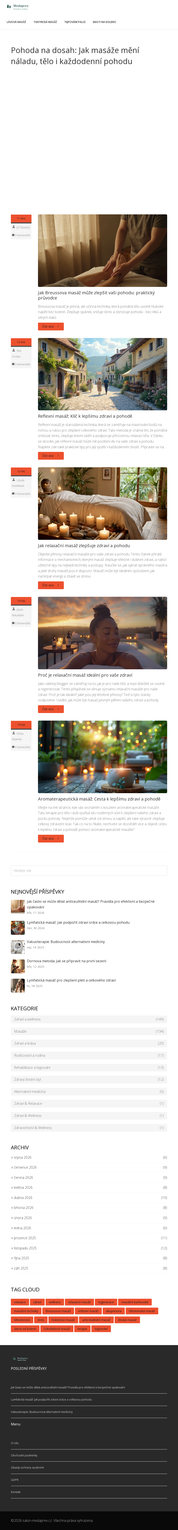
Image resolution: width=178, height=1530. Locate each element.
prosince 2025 (24, 1238)
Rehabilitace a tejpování (89, 1067)
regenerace (106, 1302)
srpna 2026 (22, 1157)
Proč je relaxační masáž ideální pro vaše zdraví (85, 675)
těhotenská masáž (142, 1311)
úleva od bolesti (25, 1329)
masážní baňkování (134, 1302)
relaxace (20, 1302)
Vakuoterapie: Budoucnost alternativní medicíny (66, 941)
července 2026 (25, 1167)
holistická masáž (63, 1320)
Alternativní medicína (89, 1091)
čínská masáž (127, 1320)
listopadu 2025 (25, 1248)
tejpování (101, 1329)
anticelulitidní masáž (96, 1320)
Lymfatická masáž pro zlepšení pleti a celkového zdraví (71, 980)
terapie (82, 1329)
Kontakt (15, 1492)
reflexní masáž (88, 1311)
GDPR (14, 1480)
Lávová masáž (16, 22)
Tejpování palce (75, 22)
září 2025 (20, 1268)
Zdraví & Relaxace (89, 1103)
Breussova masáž (58, 1311)
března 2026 (23, 1207)
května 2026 (23, 1187)
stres (40, 1320)
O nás (14, 1443)
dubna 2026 (22, 1197)
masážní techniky (26, 1311)
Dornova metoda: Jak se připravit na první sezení (66, 961)
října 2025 (21, 1258)
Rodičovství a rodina (89, 1055)
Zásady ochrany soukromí (27, 1467)
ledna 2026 (22, 1228)
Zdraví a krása (89, 1043)
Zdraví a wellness (89, 1019)
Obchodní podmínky (24, 1455)
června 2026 (23, 1177)
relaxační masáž (79, 1302)
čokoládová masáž (57, 1329)
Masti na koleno (104, 22)
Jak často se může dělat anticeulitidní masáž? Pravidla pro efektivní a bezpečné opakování (91, 904)
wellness (55, 1302)
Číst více (48, 326)
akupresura (114, 1311)
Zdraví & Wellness (89, 1115)
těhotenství (22, 1320)
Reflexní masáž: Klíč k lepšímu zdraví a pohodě (85, 416)
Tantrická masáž (45, 22)
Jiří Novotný (23, 227)
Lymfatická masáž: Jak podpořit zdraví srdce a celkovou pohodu (78, 922)
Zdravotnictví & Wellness (89, 1127)
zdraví (37, 1302)
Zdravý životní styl (89, 1079)
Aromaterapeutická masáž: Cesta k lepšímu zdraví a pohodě (99, 799)
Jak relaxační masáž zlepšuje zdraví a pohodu (84, 545)
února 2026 (22, 1217)
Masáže (89, 1031)
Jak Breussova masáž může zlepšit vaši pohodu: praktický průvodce (96, 295)
